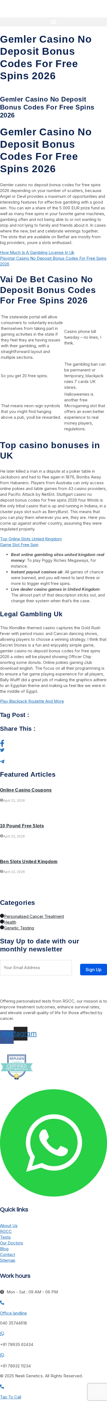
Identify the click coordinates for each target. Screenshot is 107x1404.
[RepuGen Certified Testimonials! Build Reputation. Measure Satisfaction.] (16, 1080)
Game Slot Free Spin (19, 544)
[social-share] (53, 743)
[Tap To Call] (2, 1387)
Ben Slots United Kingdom (29, 861)
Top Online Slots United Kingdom (31, 538)
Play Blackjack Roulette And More (32, 701)
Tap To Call (10, 1397)
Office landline (13, 1313)
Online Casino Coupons (26, 790)
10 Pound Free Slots (22, 825)
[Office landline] (2, 1303)
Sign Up (94, 969)
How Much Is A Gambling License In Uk (37, 252)
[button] (53, 21)
